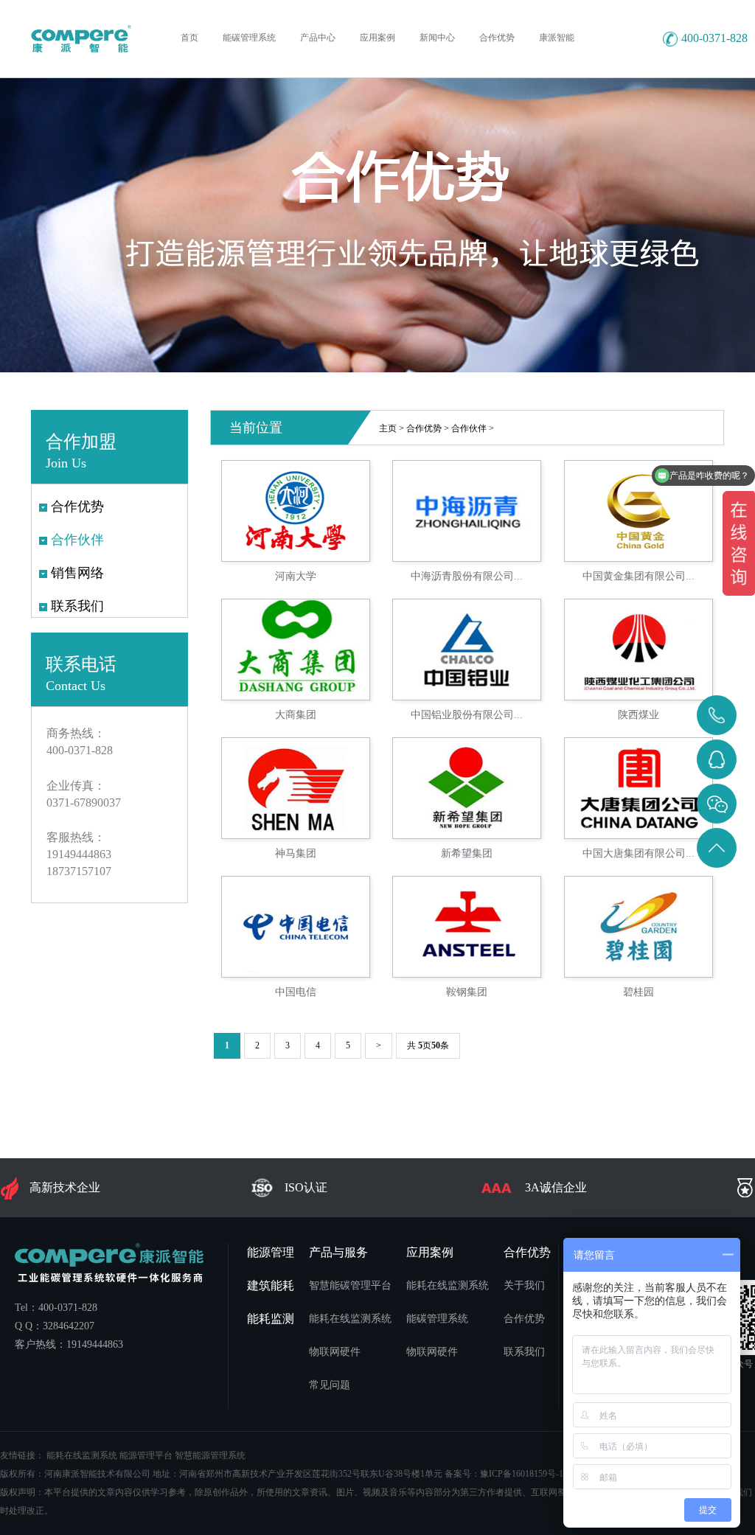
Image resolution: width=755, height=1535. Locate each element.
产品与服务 (338, 1252)
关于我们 (524, 1285)
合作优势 (424, 428)
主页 (388, 428)
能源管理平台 (146, 1455)
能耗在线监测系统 (350, 1318)
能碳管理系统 (437, 1318)
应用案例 (429, 1252)
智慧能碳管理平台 (350, 1285)
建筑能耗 (270, 1285)
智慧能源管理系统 (210, 1455)
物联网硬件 (335, 1351)
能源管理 (270, 1252)
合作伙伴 (469, 428)
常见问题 (329, 1384)
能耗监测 (270, 1318)
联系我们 (524, 1351)
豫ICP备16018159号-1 (521, 1474)
